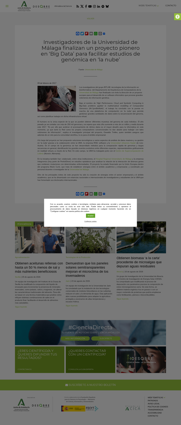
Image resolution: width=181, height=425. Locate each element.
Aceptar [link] (91, 216)
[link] (177, 16)
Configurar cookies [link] (90, 221)
